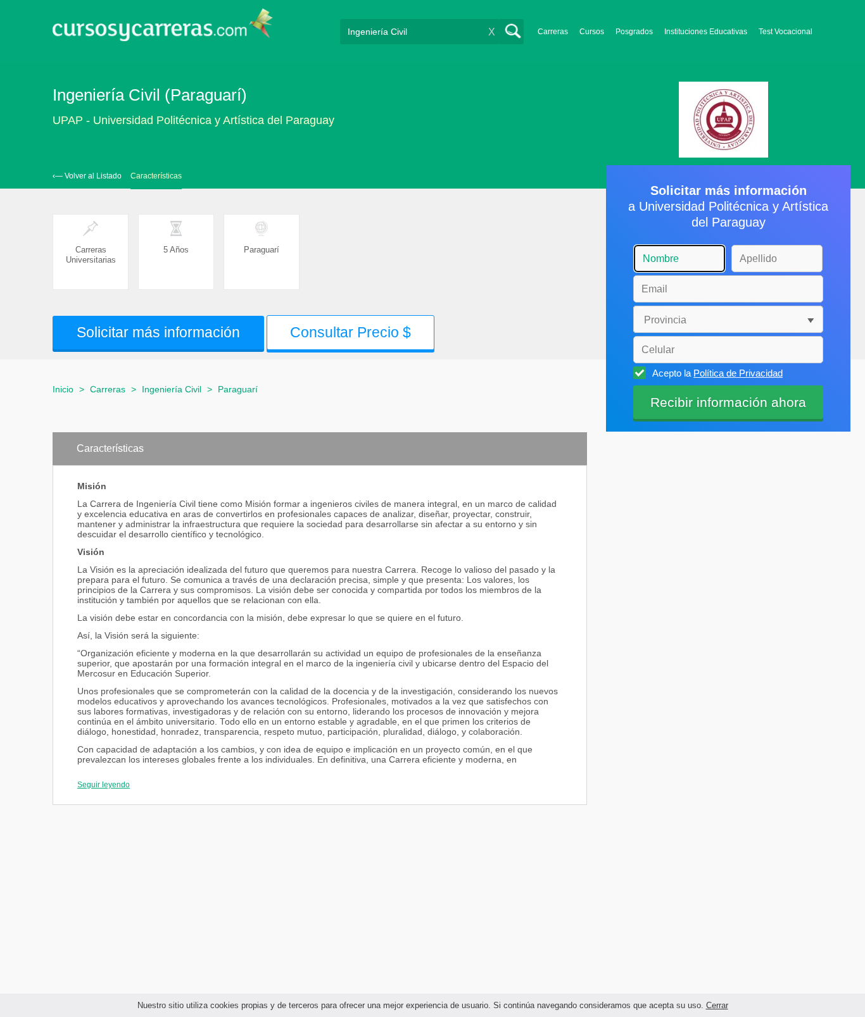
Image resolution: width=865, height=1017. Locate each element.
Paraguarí (238, 389)
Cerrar (717, 1005)
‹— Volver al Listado (87, 176)
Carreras (553, 31)
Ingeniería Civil (171, 389)
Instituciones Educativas (705, 31)
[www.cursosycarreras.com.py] (163, 28)
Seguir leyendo (103, 784)
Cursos (591, 31)
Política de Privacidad (738, 373)
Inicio (63, 389)
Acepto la (717, 373)
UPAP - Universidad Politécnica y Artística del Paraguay (193, 120)
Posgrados (634, 31)
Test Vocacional (785, 31)
